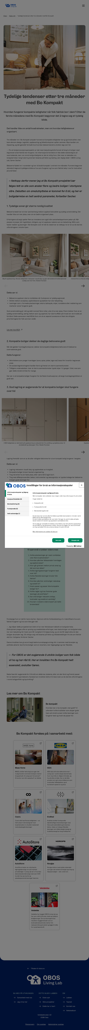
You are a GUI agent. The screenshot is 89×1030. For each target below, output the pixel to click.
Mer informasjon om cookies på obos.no (45, 531)
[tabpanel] (57, 513)
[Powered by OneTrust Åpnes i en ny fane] (75, 546)
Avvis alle (58, 540)
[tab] (17, 493)
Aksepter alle (75, 540)
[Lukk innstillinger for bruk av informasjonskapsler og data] (81, 485)
